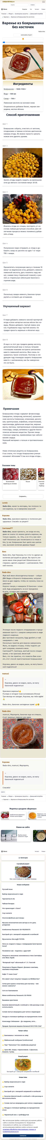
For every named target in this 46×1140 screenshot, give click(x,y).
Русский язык (7, 889)
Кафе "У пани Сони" (9, 974)
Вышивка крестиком (10, 1000)
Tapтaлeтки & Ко (8, 899)
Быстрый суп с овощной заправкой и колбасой (20, 934)
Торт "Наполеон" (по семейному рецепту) (20, 1045)
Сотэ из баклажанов (10, 991)
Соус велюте (7, 913)
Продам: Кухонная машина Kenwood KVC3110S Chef (21, 1026)
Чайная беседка (8, 904)
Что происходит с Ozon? (11, 908)
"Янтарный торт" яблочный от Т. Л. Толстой (18, 962)
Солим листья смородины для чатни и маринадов (21, 1012)
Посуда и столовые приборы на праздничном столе (22, 1017)
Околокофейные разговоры (13, 918)
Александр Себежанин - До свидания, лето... (19, 1021)
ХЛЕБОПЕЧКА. (9, 2)
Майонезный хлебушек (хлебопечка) (18, 1040)
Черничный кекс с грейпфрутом (16, 1115)
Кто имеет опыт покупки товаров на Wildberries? (21, 979)
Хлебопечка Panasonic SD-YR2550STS (16, 930)
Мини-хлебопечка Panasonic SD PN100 (16, 995)
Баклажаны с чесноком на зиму (16, 1035)
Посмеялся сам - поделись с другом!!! (16, 951)
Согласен (23, 1136)
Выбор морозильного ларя (12, 894)
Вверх (3, 792)
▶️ (23, 39)
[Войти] (18, 2)
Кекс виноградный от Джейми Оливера (23, 879)
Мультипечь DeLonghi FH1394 (13, 939)
